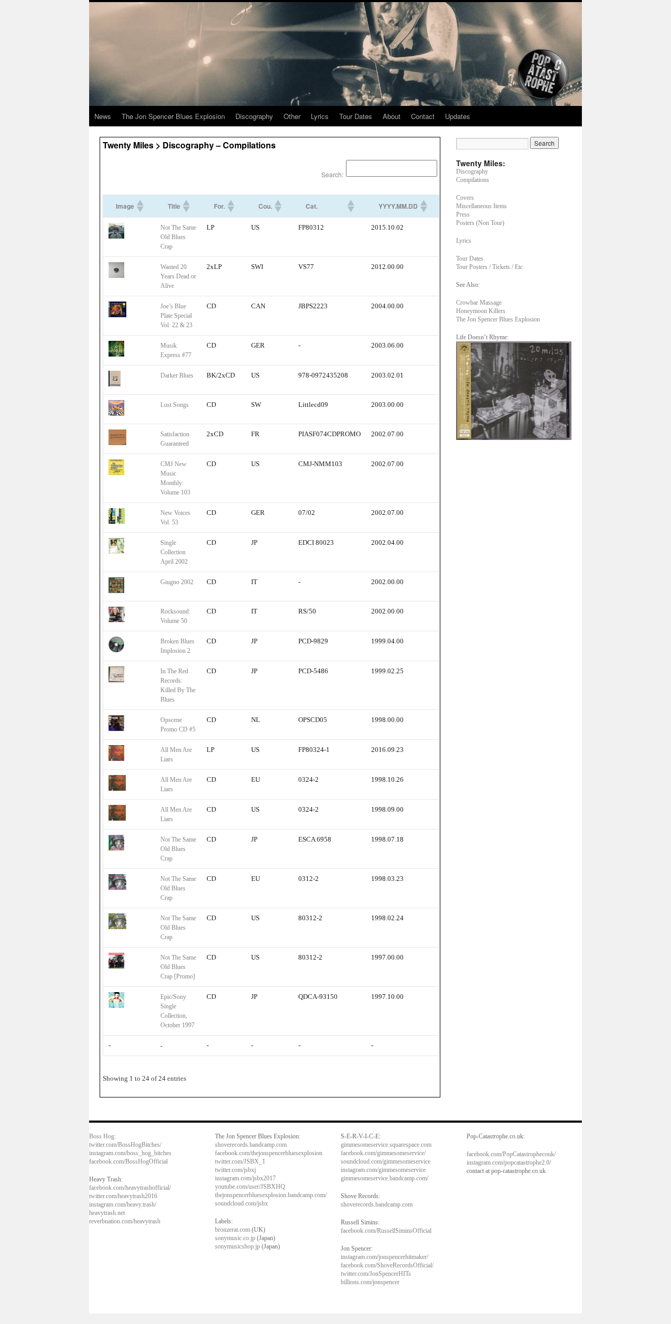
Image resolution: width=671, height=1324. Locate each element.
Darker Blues (176, 375)
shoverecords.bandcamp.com (251, 1144)
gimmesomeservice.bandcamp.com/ (384, 1178)
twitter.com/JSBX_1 (240, 1161)
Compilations (472, 180)
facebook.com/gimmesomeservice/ (383, 1153)
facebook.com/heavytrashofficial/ (130, 1187)
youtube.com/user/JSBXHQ (250, 1186)
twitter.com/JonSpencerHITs (376, 1273)
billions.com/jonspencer (370, 1282)
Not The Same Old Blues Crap (178, 237)
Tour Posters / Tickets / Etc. (490, 267)
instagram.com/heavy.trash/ (122, 1204)
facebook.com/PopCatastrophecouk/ (511, 1154)
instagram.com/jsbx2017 (245, 1178)
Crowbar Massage (479, 302)
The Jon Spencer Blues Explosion (173, 116)
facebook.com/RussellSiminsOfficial (386, 1230)
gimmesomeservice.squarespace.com (386, 1144)
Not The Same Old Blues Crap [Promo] (178, 967)
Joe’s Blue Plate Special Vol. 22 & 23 (176, 316)
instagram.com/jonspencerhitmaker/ (384, 1257)
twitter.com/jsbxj (235, 1170)
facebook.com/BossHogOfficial (128, 1161)
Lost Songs (174, 404)
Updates (457, 116)
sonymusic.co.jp (235, 1238)
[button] (139, 206)
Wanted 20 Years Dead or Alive (178, 276)
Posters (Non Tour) (480, 223)
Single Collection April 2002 (174, 552)
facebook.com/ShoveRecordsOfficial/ (387, 1265)
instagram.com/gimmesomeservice (383, 1170)
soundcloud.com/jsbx (241, 1203)
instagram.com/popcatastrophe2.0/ (509, 1162)
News (102, 116)
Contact (423, 116)
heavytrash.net (107, 1213)
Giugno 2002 (176, 582)
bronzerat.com (232, 1229)
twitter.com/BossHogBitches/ (125, 1144)
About (392, 116)
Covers (465, 197)
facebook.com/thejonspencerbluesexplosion (268, 1153)
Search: (332, 174)
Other (292, 116)
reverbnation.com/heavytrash (124, 1221)
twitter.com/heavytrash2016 (123, 1196)
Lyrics (320, 116)
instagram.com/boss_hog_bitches (130, 1153)
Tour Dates (355, 116)
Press (463, 214)
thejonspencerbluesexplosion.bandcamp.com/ (271, 1195)
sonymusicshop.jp (237, 1246)
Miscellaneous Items (481, 206)
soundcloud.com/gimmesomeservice (385, 1161)
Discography (254, 116)
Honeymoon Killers (480, 311)
